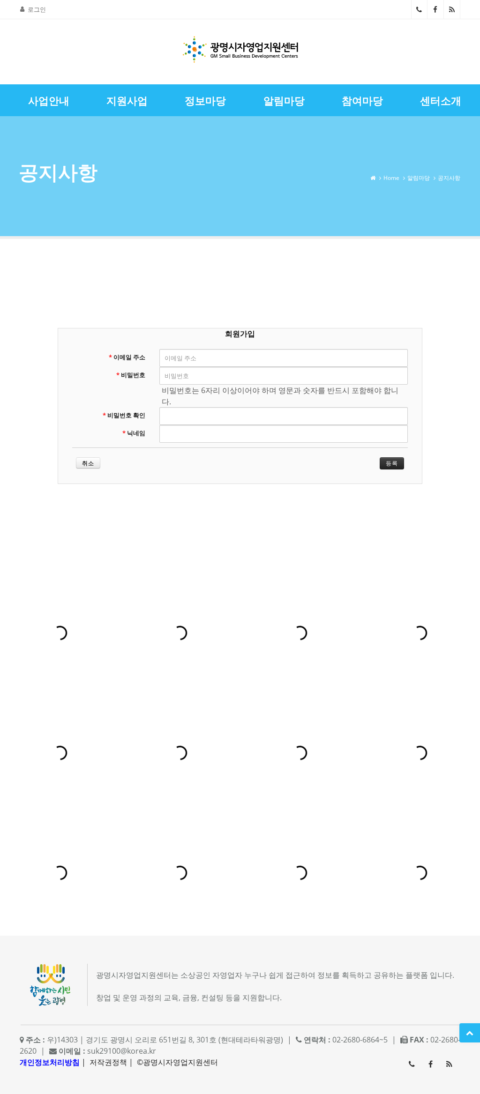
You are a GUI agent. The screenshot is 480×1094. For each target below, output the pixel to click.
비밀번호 (130, 375)
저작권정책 (108, 1062)
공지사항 (449, 178)
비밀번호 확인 (124, 415)
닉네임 (133, 433)
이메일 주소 (127, 357)
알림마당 (418, 178)
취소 (88, 463)
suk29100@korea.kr (121, 1051)
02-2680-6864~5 (419, 9)
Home (391, 178)
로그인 (37, 9)
